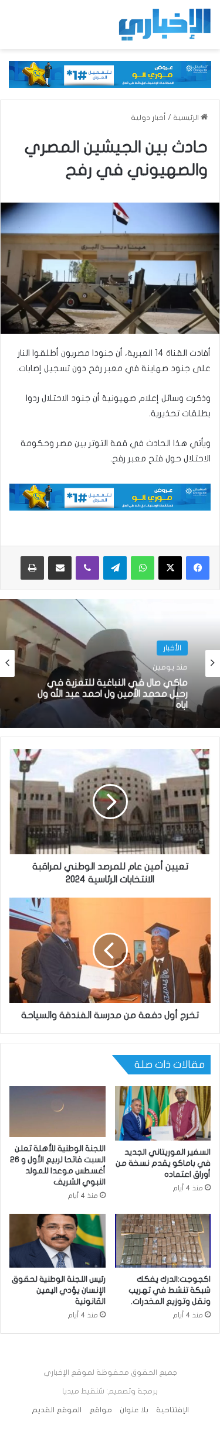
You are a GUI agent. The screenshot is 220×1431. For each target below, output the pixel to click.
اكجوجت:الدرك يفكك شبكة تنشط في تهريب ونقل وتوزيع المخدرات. (169, 1290)
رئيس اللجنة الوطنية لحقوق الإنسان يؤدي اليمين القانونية (59, 1290)
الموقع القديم (57, 1410)
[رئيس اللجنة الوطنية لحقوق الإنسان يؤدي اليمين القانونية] (57, 1241)
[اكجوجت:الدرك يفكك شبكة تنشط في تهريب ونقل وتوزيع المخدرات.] (163, 1241)
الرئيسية (187, 118)
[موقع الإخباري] (164, 24)
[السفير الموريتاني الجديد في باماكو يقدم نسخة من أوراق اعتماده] (163, 1113)
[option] (110, 663)
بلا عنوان (134, 1410)
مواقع (100, 1410)
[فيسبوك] (197, 568)
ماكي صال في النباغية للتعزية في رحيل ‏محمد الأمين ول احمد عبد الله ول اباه (113, 692)
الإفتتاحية (172, 1410)
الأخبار (172, 647)
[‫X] (170, 568)
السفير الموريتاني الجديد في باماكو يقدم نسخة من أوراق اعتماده (163, 1163)
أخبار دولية (148, 118)
